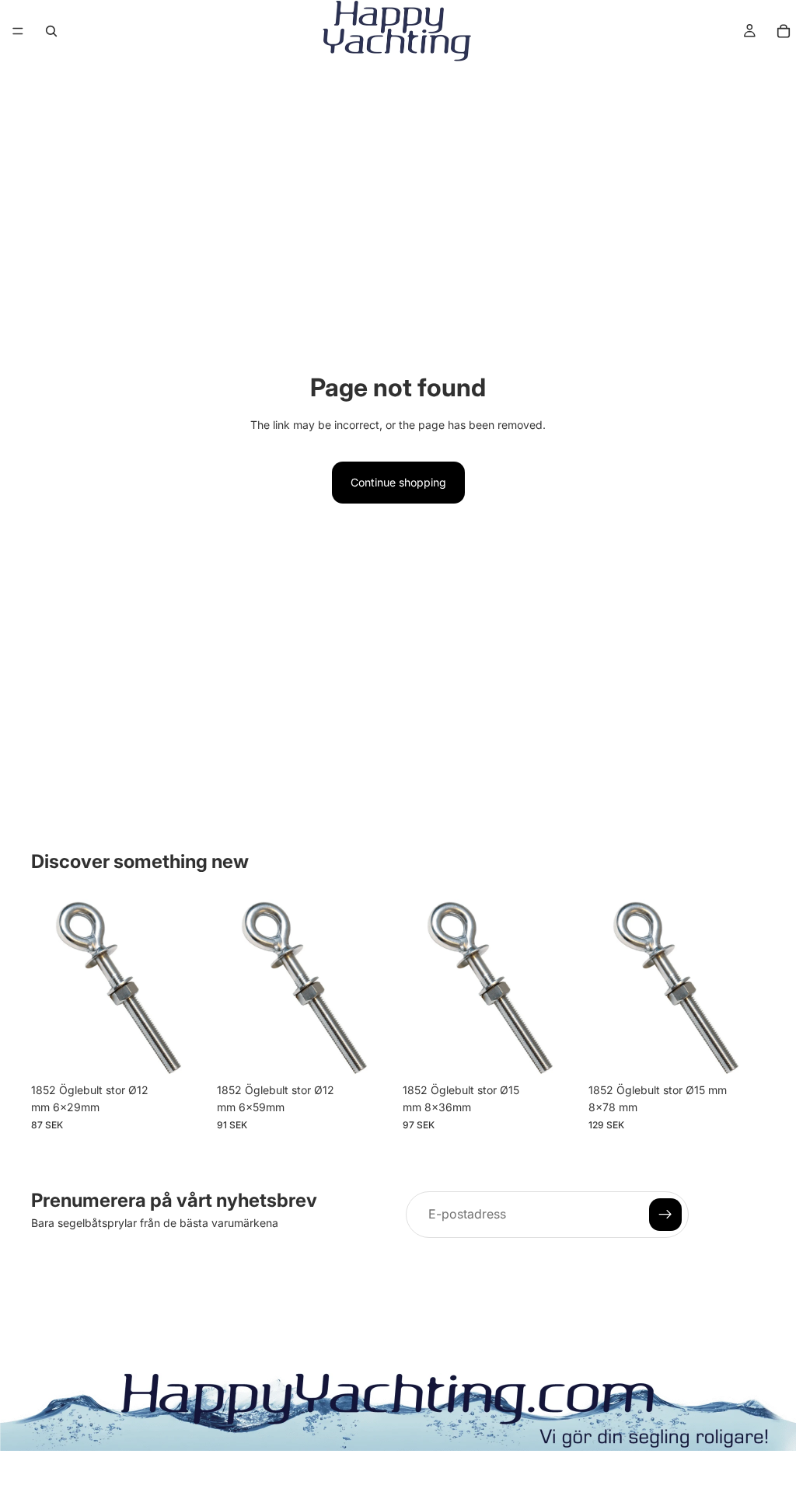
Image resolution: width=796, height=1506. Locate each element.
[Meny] (18, 31)
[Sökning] (51, 31)
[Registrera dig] (665, 1214)
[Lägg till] (183, 1051)
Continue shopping (398, 482)
